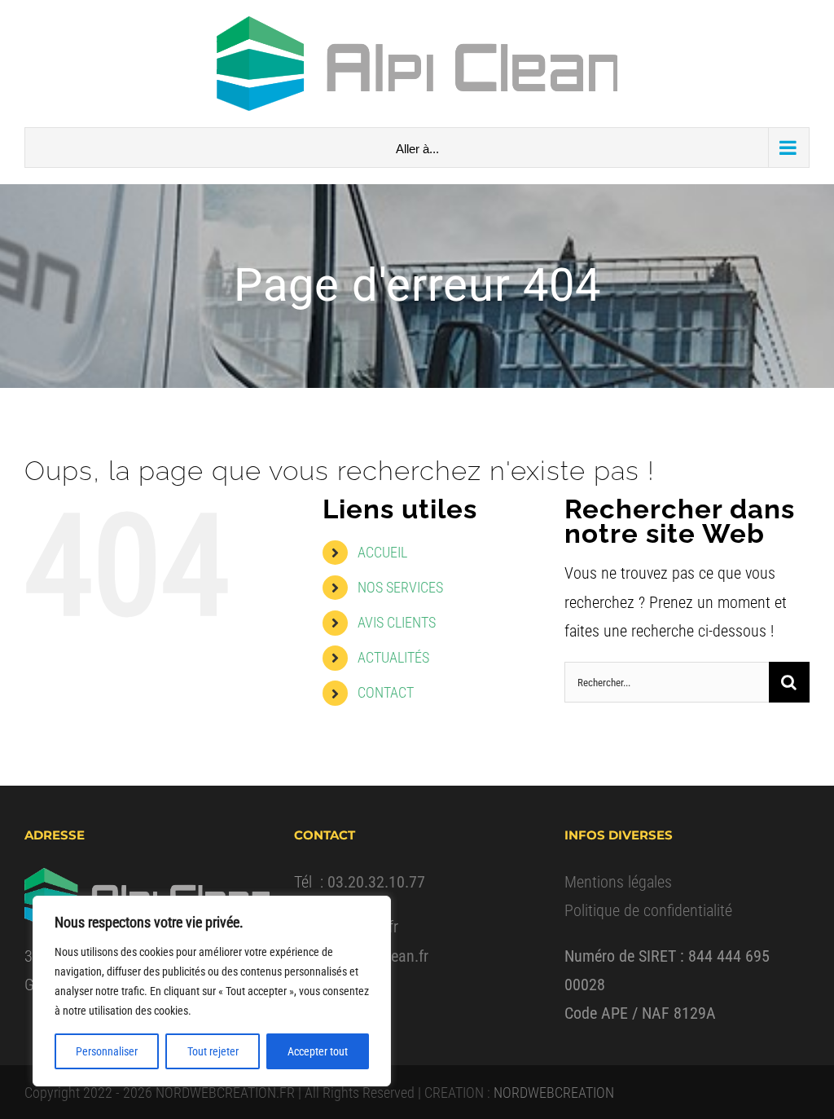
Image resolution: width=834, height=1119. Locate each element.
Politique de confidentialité (648, 910)
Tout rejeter (213, 1051)
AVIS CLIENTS (397, 622)
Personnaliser (107, 1051)
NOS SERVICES (400, 587)
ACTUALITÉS (393, 657)
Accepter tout (318, 1051)
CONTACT (386, 692)
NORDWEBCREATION (554, 1092)
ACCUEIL (382, 552)
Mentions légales (618, 882)
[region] (212, 991)
